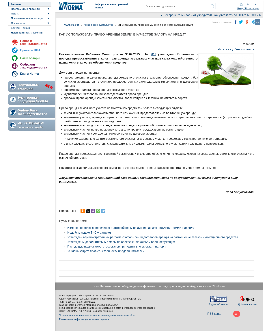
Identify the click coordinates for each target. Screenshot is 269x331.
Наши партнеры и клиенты (27, 32)
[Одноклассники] (83, 211)
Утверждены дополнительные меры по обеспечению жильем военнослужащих (121, 241)
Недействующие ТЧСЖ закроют (89, 232)
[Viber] (93, 211)
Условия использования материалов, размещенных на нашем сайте (97, 315)
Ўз (247, 4)
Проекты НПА (30, 50)
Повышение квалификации (27, 18)
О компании (18, 23)
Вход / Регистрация (248, 8)
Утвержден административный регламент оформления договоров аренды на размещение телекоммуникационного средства (152, 237)
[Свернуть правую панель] (257, 22)
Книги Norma (29, 73)
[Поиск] (212, 6)
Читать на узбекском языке (236, 49)
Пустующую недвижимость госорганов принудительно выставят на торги (117, 246)
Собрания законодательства (33, 66)
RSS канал (214, 313)
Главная (16, 4)
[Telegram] (103, 211)
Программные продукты (25, 8)
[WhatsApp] (98, 211)
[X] (88, 211)
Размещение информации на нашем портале (84, 319)
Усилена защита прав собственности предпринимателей (105, 251)
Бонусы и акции (20, 27)
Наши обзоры (30, 58)
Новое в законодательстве (33, 42)
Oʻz (254, 4)
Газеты (15, 13)
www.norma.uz (71, 24)
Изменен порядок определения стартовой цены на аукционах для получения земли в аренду (130, 227)
